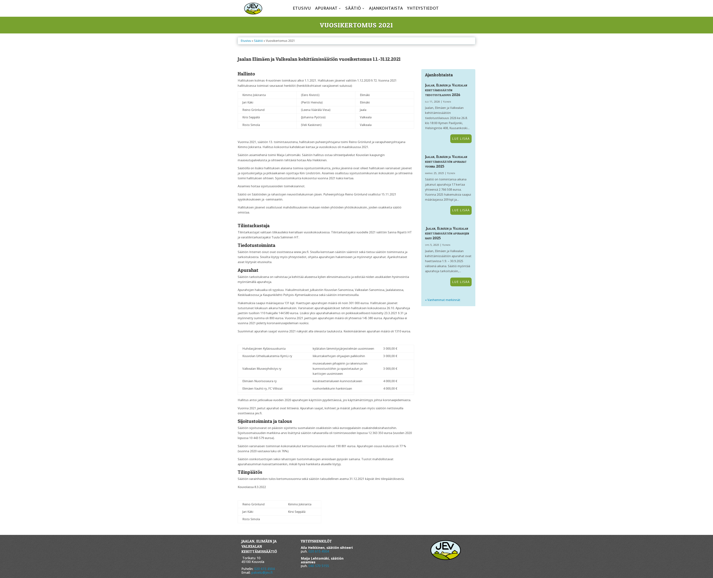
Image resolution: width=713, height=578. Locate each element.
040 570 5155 (318, 566)
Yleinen (447, 101)
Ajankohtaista (386, 9)
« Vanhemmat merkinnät (442, 300)
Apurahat (326, 9)
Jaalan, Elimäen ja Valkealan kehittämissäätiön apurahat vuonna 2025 (446, 161)
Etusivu (302, 9)
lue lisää (461, 139)
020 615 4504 (264, 568)
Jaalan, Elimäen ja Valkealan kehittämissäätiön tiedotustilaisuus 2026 (446, 90)
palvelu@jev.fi (262, 572)
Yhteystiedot (423, 9)
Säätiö (353, 9)
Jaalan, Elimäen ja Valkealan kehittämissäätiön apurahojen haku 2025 (447, 233)
